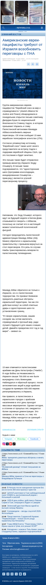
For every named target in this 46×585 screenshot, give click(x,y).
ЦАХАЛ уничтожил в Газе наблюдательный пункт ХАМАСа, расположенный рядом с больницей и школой (23, 495)
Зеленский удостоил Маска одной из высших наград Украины (20, 507)
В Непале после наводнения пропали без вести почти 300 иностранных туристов (23, 489)
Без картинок (7, 546)
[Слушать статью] (39, 64)
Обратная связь (13, 543)
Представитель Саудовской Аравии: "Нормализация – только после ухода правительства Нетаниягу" (20, 519)
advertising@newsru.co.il (19, 549)
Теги (4, 543)
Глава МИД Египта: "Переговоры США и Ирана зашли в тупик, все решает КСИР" (22, 525)
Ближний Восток (11, 34)
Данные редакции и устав (32, 546)
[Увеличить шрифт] (33, 64)
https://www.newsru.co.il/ (12, 454)
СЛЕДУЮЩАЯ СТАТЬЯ (34, 429)
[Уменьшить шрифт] (28, 64)
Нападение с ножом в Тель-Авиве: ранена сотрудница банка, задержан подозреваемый (23, 530)
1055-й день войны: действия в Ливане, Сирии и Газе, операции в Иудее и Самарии (22, 501)
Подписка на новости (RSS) (31, 543)
